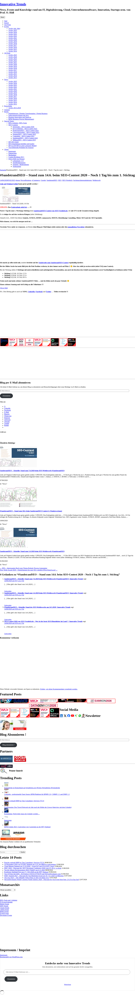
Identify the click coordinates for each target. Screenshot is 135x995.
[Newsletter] (13, 729)
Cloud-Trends (4, 908)
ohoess (18, 180)
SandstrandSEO (52, 180)
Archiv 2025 (12, 30)
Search (6, 23)
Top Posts (7, 25)
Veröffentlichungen (19, 163)
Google (43, 180)
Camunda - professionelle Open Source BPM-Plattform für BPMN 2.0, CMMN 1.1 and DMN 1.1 (37, 794)
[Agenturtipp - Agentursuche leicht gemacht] (6, 762)
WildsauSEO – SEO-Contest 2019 (24, 140)
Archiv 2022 (12, 36)
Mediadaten (12, 155)
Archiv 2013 (12, 78)
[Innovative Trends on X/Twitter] (65, 716)
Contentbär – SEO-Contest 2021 (23, 136)
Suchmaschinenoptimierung (82, 180)
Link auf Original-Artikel (9, 184)
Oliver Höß (4, 288)
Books (6, 112)
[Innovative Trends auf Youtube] (72, 716)
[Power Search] (13, 773)
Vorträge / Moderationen (21, 164)
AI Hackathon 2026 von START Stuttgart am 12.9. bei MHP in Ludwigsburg (30, 864)
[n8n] (6, 767)
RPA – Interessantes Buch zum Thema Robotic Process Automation (23, 568)
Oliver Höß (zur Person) (16, 159)
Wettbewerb (96, 180)
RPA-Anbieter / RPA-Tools (17, 123)
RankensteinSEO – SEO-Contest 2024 (25, 130)
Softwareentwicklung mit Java (18, 115)
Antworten (7, 591)
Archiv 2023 (12, 34)
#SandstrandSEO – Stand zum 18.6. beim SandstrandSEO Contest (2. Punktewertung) (31, 511)
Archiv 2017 (12, 45)
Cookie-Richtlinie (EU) (16, 157)
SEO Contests (13, 125)
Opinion (7, 110)
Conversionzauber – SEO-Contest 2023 (26, 132)
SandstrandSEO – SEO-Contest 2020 (25, 138)
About (6, 149)
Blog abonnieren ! (8, 745)
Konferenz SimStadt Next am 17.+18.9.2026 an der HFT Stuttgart (26, 872)
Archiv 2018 (12, 44)
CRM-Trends (4, 910)
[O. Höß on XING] (76, 716)
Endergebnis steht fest (19, 207)
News (6, 79)
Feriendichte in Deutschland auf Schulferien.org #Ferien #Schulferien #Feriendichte (32, 788)
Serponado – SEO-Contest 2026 (23, 127)
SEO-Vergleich (67, 180)
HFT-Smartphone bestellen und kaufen (21, 144)
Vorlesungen (17, 166)
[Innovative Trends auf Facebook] (69, 716)
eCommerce (36, 180)
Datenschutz (12, 153)
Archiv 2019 (12, 42)
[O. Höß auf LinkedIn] (61, 716)
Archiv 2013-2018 (14, 108)
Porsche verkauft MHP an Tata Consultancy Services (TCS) (24, 801)
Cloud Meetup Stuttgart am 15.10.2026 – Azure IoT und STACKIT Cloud (29, 866)
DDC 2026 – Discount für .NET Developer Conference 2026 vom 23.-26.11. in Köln (32, 868)
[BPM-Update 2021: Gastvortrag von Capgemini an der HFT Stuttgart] (6, 825)
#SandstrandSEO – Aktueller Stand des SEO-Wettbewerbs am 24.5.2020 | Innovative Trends (37, 607)
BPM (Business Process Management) (21, 119)
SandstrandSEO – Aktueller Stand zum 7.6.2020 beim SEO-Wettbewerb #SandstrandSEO (32, 471)
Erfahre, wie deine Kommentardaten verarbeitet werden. (59, 689)
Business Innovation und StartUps (19, 117)
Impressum (12, 151)
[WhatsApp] (80, 716)
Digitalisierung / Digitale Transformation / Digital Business (27, 113)
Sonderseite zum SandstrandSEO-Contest (53, 263)
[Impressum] (6, 818)
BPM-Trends (4, 911)
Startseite (3, 170)
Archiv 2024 (12, 32)
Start (5, 21)
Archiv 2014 (12, 51)
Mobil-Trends (4, 904)
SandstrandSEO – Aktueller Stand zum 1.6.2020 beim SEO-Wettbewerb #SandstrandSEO (32, 551)
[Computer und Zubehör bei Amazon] (13, 840)
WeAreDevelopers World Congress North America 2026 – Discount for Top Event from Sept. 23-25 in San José (41, 879)
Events (6, 27)
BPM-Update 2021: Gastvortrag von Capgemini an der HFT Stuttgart (27, 827)
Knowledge (8, 106)
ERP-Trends (4, 906)
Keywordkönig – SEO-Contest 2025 (25, 129)
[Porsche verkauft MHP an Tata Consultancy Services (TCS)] (6, 799)
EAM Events (4, 913)
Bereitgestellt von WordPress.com (11, 957)
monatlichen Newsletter (76, 227)
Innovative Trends (13, 4)
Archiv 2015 (12, 49)
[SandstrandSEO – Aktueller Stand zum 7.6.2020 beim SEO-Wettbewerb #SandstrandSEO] (18, 466)
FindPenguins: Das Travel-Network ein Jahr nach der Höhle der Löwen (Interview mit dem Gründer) (38, 807)
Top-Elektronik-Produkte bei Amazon (21, 147)
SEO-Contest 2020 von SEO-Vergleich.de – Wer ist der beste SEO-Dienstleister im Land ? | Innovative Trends (43, 621)
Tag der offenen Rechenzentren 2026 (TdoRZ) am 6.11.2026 (24, 870)
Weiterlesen (67, 984)
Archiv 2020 (12, 40)
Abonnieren (6, 396)
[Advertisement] (63, 245)
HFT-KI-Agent (13, 142)
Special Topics (9, 121)
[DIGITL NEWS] (20, 762)
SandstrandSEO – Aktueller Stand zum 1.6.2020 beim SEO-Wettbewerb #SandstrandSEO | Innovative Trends (43, 593)
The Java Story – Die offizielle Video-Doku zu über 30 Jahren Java (26, 878)
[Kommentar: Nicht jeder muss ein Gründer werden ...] (6, 812)
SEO (59, 180)
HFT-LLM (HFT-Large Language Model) (22, 146)
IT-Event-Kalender (6, 902)
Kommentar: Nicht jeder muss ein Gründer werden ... (22, 814)
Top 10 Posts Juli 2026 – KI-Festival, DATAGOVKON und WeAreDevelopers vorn (32, 874)
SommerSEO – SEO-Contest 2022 (24, 134)
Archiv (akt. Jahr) (14, 28)
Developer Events (6, 915)
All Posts (7, 53)
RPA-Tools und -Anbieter (8, 900)
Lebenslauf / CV (18, 161)
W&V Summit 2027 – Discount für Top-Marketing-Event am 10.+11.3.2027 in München (34, 876)
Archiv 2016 (12, 47)
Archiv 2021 (12, 38)
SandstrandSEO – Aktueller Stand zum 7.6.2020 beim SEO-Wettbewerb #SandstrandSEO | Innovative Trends (43, 579)
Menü (2, 17)
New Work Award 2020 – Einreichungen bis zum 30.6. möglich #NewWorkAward (28, 570)
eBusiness (27, 180)
